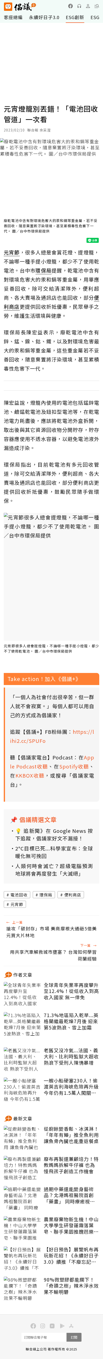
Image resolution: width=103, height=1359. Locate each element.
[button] (96, 6)
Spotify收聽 (74, 766)
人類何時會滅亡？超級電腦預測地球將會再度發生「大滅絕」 (54, 869)
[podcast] (79, 6)
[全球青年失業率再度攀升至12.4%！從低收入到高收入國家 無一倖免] (22, 994)
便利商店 (72, 895)
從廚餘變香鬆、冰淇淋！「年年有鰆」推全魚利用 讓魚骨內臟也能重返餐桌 (71, 1135)
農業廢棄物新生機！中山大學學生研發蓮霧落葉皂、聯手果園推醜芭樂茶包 (71, 1225)
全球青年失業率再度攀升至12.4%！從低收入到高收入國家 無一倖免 (71, 991)
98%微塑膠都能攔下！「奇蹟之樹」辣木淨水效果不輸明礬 (71, 1286)
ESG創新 (75, 17)
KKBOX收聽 (30, 775)
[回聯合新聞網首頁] (8, 7)
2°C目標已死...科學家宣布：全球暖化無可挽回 (54, 852)
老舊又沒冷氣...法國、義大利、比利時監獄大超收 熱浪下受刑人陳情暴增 (71, 1056)
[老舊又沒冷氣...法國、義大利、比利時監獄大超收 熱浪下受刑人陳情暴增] (22, 1059)
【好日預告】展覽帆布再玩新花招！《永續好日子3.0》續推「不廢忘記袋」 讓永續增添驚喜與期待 (71, 1255)
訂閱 (74, 1337)
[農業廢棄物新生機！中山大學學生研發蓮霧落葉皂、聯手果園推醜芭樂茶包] (22, 1228)
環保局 (46, 895)
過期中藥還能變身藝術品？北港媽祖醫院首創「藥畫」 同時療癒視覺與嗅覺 (69, 1195)
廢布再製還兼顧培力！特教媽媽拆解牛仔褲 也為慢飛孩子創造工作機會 (71, 1165)
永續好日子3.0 (44, 17)
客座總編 (13, 17)
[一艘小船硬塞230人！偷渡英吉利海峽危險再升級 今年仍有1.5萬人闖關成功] (22, 1090)
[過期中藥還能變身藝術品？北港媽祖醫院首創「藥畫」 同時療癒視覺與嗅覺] (22, 1198)
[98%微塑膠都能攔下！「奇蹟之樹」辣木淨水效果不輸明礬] (22, 1289)
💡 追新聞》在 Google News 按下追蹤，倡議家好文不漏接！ (54, 834)
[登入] (88, 6)
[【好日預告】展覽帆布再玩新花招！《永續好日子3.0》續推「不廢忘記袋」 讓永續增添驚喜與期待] (22, 1259)
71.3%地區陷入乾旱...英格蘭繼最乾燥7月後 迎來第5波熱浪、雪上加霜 (71, 1021)
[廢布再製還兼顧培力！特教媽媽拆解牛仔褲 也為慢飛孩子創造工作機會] (22, 1168)
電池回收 (19, 895)
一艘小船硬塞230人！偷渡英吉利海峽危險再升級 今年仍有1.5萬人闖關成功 (71, 1086)
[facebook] (70, 6)
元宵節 (16, 904)
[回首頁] (20, 7)
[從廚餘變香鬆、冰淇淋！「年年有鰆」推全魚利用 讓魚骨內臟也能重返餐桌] (22, 1138)
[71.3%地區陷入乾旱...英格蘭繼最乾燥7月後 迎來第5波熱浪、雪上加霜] (22, 1024)
